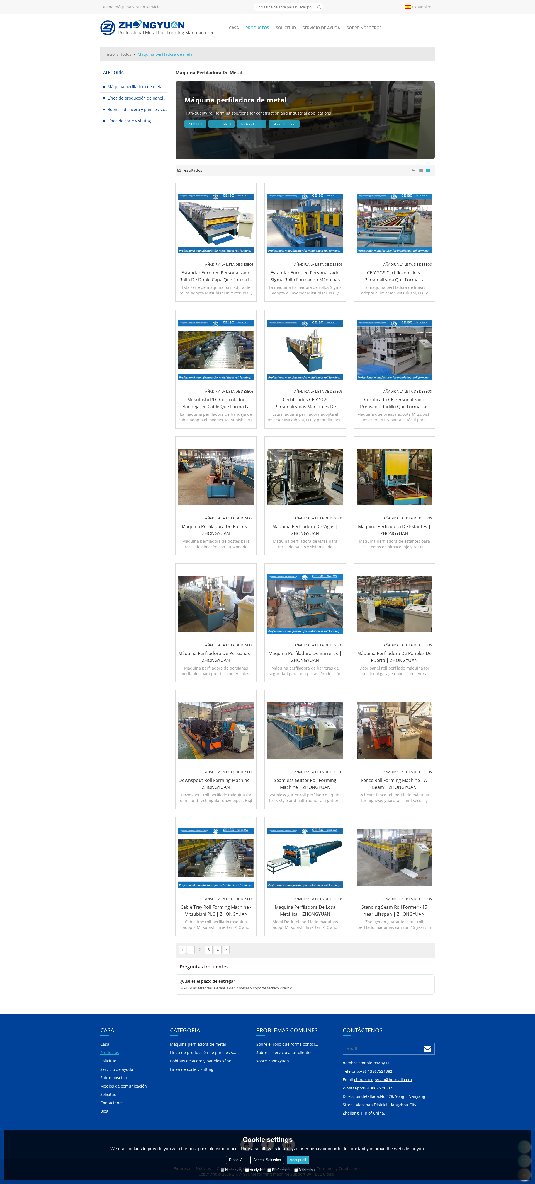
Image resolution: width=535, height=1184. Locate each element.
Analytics (257, 1170)
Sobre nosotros (364, 27)
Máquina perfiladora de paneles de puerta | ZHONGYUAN (394, 656)
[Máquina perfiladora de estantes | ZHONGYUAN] (394, 477)
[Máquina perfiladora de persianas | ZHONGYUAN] (216, 604)
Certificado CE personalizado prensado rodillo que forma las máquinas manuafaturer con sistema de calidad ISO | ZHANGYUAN (394, 403)
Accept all (298, 1160)
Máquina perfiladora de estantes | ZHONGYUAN (394, 530)
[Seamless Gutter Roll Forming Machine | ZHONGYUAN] (305, 731)
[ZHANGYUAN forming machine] (157, 28)
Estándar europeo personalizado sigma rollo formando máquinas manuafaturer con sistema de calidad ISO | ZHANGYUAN (305, 276)
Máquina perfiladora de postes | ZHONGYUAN (216, 530)
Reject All (236, 1160)
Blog (104, 1111)
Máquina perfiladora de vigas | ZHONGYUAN (305, 530)
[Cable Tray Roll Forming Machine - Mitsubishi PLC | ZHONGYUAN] (216, 857)
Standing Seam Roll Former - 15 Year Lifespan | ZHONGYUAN (394, 910)
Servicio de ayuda (321, 27)
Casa (234, 27)
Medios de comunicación (123, 1086)
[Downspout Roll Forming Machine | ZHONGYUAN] (216, 731)
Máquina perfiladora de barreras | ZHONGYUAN (305, 656)
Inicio (109, 54)
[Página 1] (182, 950)
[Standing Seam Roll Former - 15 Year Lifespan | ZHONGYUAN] (394, 857)
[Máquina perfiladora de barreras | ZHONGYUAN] (305, 604)
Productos (257, 27)
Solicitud (286, 27)
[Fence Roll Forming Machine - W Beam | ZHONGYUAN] (394, 731)
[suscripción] (427, 1048)
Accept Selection (267, 1160)
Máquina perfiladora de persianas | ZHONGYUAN (216, 656)
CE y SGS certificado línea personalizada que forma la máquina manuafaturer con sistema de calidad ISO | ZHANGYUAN (394, 276)
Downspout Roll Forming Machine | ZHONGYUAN (216, 783)
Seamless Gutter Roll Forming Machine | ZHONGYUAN (305, 783)
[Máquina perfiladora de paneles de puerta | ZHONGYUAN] (394, 604)
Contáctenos (111, 1102)
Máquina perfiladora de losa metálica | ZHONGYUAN (305, 910)
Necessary (233, 1170)
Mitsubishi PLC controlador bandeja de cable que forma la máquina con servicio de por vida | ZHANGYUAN (216, 403)
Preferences (281, 1170)
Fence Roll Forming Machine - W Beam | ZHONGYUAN (394, 783)
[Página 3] (226, 950)
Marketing (307, 1170)
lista (421, 170)
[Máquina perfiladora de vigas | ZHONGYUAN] (305, 477)
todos (126, 54)
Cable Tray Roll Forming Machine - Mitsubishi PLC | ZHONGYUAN (216, 910)
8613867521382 (377, 1088)
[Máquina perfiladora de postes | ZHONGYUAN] (216, 477)
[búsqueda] (319, 7)
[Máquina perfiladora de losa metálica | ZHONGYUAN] (305, 857)
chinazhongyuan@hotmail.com (383, 1079)
